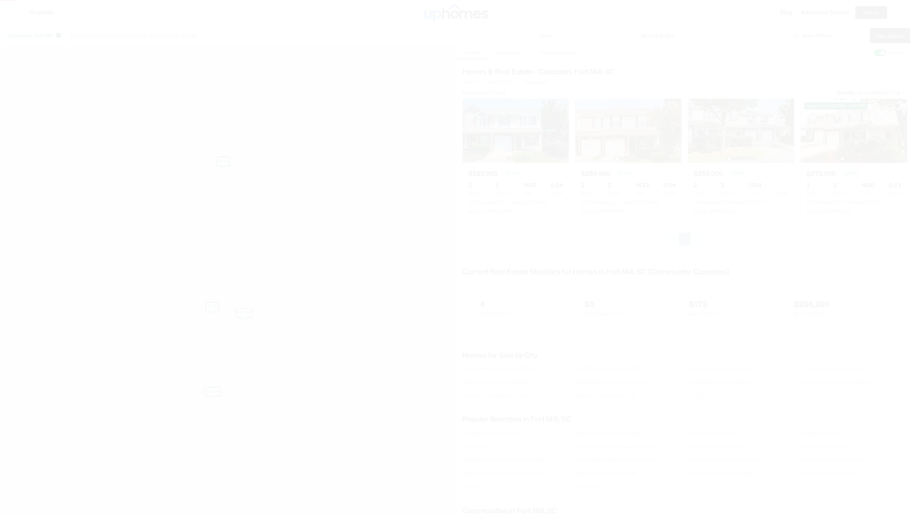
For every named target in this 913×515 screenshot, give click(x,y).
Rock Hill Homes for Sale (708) (497, 368)
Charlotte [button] (41, 12)
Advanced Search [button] (825, 12)
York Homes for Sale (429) (719, 368)
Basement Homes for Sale (606, 473)
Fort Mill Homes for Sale (489, 433)
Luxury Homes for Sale (715, 447)
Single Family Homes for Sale (609, 433)
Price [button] (546, 35)
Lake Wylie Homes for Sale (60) (611, 381)
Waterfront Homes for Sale (832, 460)
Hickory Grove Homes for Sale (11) (500, 395)
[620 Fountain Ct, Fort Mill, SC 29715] (516, 130)
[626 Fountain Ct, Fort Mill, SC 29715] (854, 130)
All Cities (699, 395)
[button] (58, 35)
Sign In (871, 12)
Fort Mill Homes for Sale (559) (610, 368)
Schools (471, 486)
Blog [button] (786, 12)
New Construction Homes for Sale (614, 447)
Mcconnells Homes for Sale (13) (838, 381)
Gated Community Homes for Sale (502, 473)
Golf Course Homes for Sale (721, 473)
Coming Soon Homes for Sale (723, 460)
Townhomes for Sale (712, 433)
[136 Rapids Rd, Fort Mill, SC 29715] (741, 130)
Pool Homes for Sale (825, 447)
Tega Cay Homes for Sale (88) (496, 381)
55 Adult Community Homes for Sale (504, 460)
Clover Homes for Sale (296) (834, 368)
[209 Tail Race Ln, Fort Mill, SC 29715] (628, 130)
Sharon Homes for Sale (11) (606, 395)
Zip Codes (587, 486)
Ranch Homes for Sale (828, 473)
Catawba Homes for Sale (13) (722, 381)
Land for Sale (477, 447)
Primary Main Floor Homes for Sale (616, 460)
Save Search (890, 36)
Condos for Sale (820, 433)
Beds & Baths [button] (658, 35)
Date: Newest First (879, 93)
